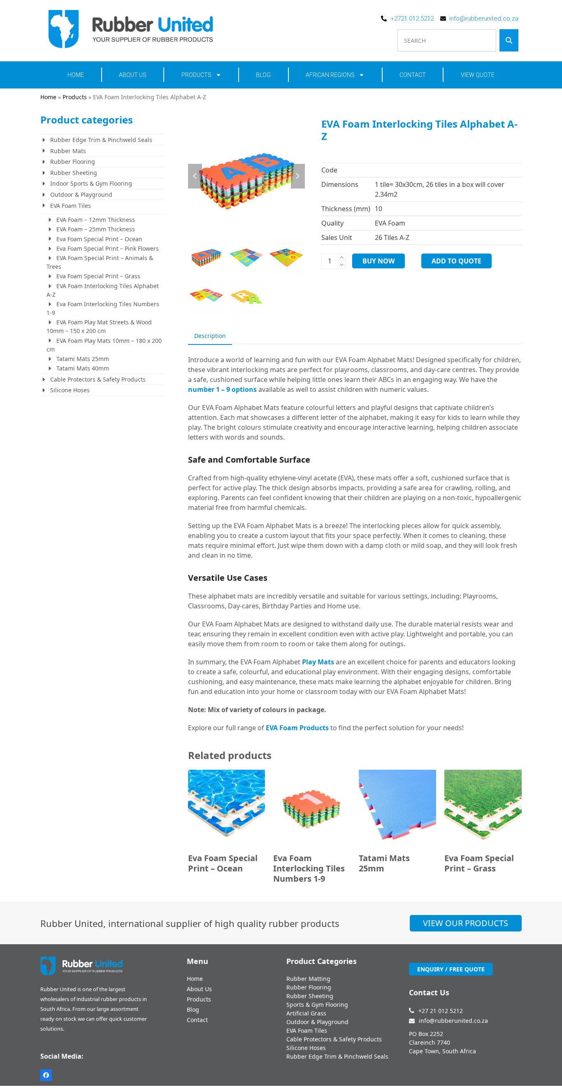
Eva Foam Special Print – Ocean (99, 239)
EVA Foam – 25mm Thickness (95, 229)
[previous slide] (195, 176)
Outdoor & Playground (81, 194)
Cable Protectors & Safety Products (98, 379)
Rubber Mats (68, 151)
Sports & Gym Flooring (317, 1004)
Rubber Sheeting (73, 173)
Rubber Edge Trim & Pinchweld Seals (101, 140)
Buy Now (378, 260)
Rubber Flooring (72, 161)
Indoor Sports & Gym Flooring (91, 183)
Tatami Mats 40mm (82, 368)
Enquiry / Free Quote (451, 969)
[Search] (508, 40)
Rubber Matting (308, 979)
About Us (132, 75)
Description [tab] (210, 336)
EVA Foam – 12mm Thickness (95, 220)
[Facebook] (46, 1075)
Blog (263, 75)
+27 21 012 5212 (440, 1011)
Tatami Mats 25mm (82, 359)
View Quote (478, 75)
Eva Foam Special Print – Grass (98, 276)
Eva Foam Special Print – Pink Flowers (107, 248)
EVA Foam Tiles (70, 206)
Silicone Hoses (70, 390)
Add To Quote (456, 260)
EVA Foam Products (297, 727)
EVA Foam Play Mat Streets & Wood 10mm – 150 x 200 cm (99, 326)
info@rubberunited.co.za (453, 1020)
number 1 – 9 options (222, 389)
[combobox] (447, 40)
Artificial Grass (306, 1013)
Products (196, 75)
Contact (412, 75)
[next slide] (298, 176)
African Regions (330, 75)
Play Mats (318, 661)
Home (75, 75)
